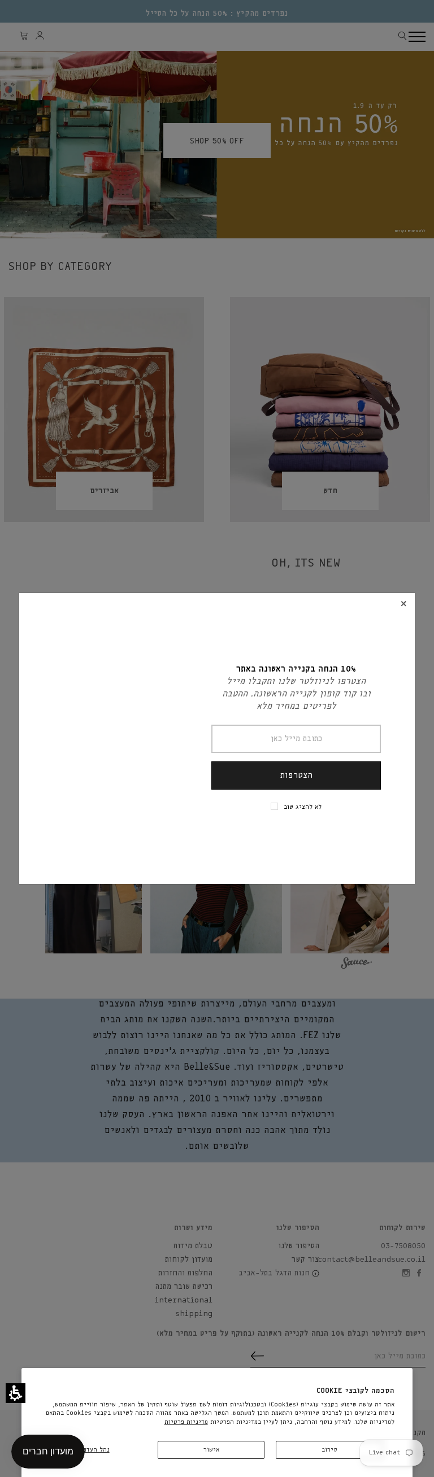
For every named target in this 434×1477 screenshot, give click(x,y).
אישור (211, 1449)
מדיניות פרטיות (186, 1422)
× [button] (403, 604)
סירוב (329, 1449)
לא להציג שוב (303, 807)
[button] (15, 1393)
